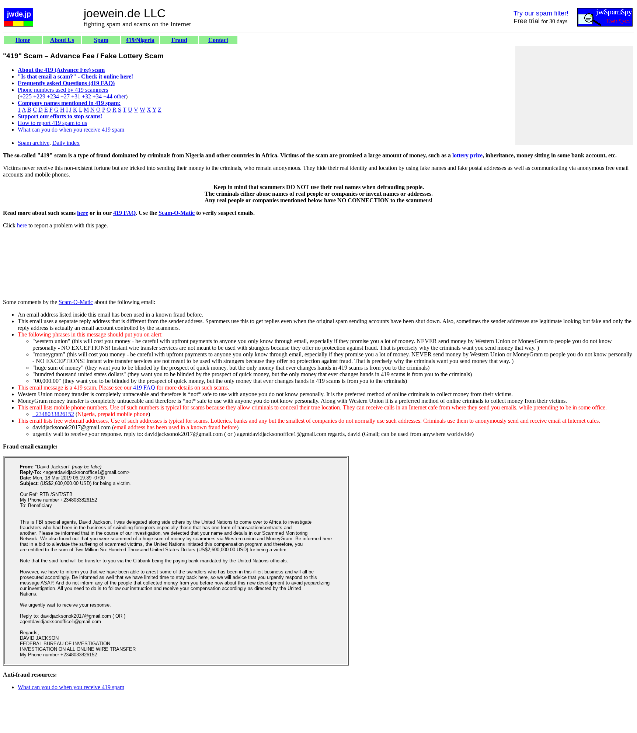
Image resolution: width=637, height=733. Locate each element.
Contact (218, 40)
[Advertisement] (574, 95)
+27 (65, 96)
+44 (107, 96)
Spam (101, 40)
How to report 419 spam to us (52, 123)
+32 (86, 96)
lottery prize (467, 155)
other (120, 96)
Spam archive (33, 143)
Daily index (66, 143)
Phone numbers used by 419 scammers (63, 90)
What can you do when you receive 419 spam (71, 129)
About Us (62, 40)
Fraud (179, 40)
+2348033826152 (53, 414)
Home (22, 40)
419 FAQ (124, 213)
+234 (53, 96)
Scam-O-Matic (177, 213)
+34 (97, 96)
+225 (26, 96)
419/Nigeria (140, 40)
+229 (39, 96)
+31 (75, 96)
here (82, 213)
